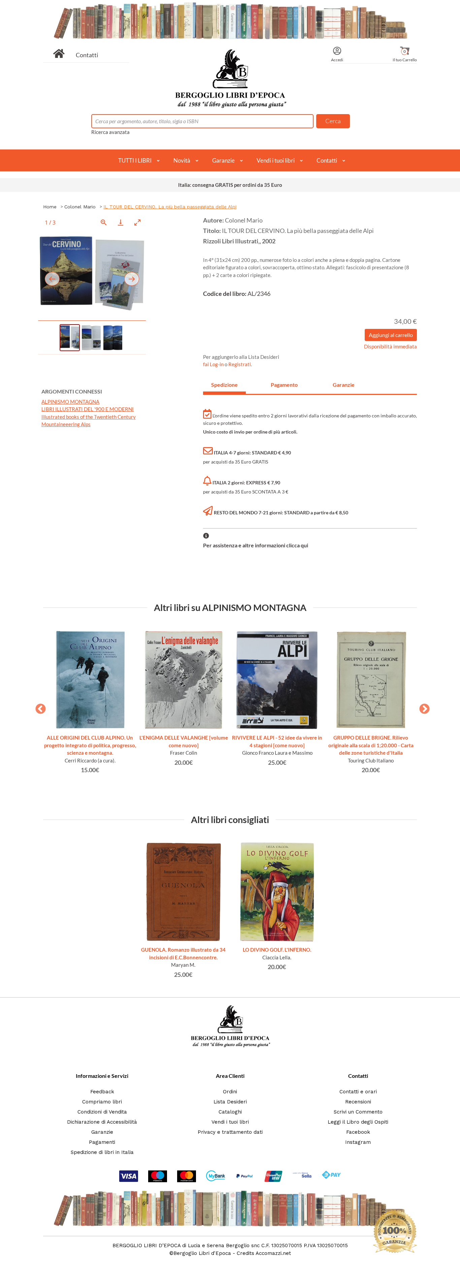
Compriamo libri (102, 1102)
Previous (38, 707)
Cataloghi (230, 1112)
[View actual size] (103, 222)
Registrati (239, 364)
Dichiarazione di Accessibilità (102, 1122)
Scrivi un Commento (358, 1112)
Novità (181, 160)
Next (422, 707)
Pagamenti (102, 1142)
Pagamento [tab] (284, 384)
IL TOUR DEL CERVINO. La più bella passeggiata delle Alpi (169, 206)
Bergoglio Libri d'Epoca (202, 1253)
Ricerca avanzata (110, 132)
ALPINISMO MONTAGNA (70, 402)
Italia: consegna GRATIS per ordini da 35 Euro (230, 185)
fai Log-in (214, 364)
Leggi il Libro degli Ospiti (358, 1122)
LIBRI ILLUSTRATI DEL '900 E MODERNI (87, 409)
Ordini (230, 1092)
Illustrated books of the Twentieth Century (88, 417)
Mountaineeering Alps (66, 424)
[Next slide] (131, 279)
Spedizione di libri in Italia (102, 1152)
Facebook (358, 1132)
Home (50, 206)
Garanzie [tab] (344, 384)
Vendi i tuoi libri (276, 160)
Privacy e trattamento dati (230, 1132)
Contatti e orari (358, 1092)
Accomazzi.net (273, 1253)
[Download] (120, 222)
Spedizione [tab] (224, 384)
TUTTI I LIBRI (135, 160)
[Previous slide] (52, 279)
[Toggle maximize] (137, 222)
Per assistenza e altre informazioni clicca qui (255, 545)
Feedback (102, 1092)
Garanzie (223, 160)
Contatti (87, 55)
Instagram (358, 1142)
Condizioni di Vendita (102, 1112)
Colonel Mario (80, 206)
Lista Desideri (230, 1102)
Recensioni (358, 1102)
